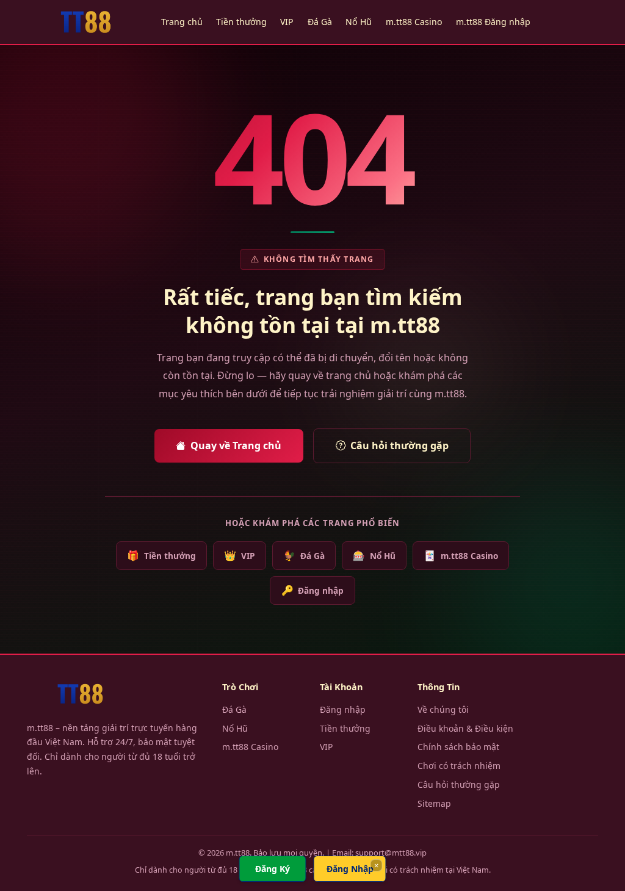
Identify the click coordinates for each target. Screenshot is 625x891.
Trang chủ (182, 21)
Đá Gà (320, 21)
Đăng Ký (272, 869)
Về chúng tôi (443, 709)
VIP (287, 21)
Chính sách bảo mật (458, 746)
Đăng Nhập (350, 869)
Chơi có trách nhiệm (458, 765)
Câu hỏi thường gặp (399, 445)
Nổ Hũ (358, 21)
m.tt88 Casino (414, 21)
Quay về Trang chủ (235, 445)
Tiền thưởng (241, 21)
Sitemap (434, 803)
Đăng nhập (312, 590)
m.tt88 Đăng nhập (493, 21)
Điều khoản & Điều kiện (465, 728)
